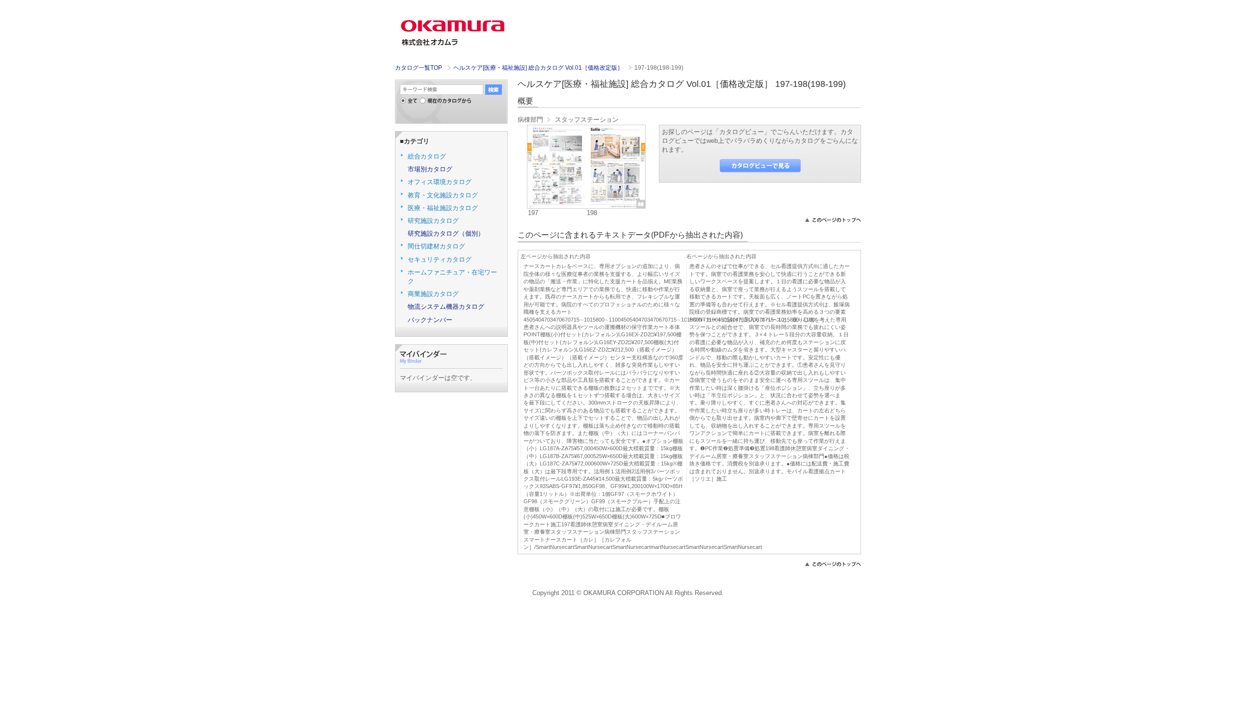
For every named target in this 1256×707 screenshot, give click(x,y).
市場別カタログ (430, 169)
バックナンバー (430, 320)
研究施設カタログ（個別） (446, 233)
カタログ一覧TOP (418, 67)
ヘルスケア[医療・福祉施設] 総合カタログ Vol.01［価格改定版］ (539, 67)
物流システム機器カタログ (446, 306)
